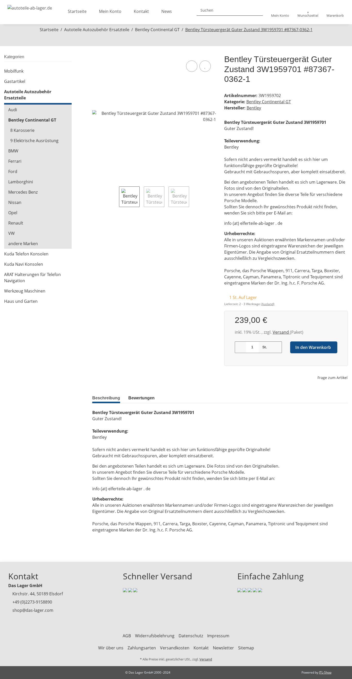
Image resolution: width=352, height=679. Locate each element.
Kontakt (141, 11)
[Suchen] (257, 10)
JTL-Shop (325, 672)
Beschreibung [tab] (106, 398)
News (166, 11)
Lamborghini (20, 182)
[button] (280, 12)
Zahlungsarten (142, 648)
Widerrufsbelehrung (154, 636)
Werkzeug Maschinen (24, 291)
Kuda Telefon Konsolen (26, 254)
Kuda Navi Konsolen (23, 264)
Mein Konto (110, 11)
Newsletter (223, 648)
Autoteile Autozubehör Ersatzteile (27, 95)
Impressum (218, 636)
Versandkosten (174, 648)
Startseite (77, 11)
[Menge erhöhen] (276, 347)
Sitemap (246, 648)
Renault (15, 223)
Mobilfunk (13, 71)
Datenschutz (191, 636)
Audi (12, 110)
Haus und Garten (21, 301)
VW (11, 233)
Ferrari (14, 161)
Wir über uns (110, 648)
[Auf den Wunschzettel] (205, 66)
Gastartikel (14, 81)
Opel (12, 213)
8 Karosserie (22, 130)
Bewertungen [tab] (141, 398)
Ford (12, 171)
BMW (13, 151)
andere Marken (23, 243)
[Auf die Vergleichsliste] (191, 66)
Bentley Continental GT (268, 102)
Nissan (14, 202)
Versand (281, 332)
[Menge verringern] (240, 347)
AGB (127, 636)
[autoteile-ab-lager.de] (29, 6)
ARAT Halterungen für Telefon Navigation (32, 277)
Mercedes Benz (23, 192)
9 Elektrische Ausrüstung (34, 140)
